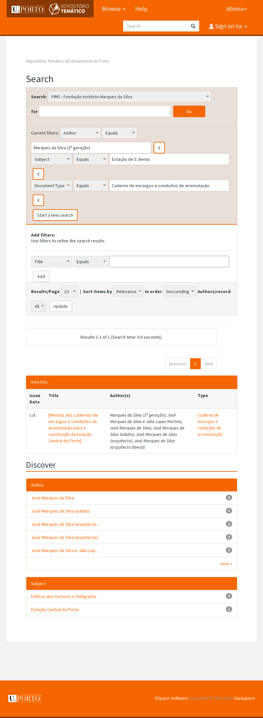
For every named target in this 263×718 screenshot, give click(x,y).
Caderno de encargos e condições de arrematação (210, 424)
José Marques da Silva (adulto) (60, 511)
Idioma (235, 9)
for (34, 111)
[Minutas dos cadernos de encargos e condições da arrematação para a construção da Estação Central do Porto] (73, 428)
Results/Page (45, 291)
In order (153, 291)
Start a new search (55, 215)
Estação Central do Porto (55, 609)
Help (141, 9)
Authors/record (214, 291)
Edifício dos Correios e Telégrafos (64, 596)
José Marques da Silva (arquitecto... (65, 524)
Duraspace (244, 698)
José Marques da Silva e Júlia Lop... (64, 550)
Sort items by (97, 291)
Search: (39, 96)
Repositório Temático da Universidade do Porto (67, 61)
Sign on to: (229, 26)
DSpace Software (171, 698)
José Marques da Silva (52, 498)
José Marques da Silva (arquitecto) (64, 537)
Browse (112, 9)
